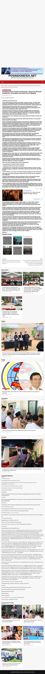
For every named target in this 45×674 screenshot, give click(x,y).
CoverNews (26, 672)
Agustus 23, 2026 (8, 622)
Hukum (30, 284)
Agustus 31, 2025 (9, 394)
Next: (33, 262)
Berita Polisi (26, 284)
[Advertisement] (22, 8)
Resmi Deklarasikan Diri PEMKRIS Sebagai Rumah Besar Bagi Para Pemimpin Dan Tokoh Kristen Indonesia (11, 642)
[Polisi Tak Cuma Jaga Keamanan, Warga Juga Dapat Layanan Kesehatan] (22, 415)
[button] (2, 81)
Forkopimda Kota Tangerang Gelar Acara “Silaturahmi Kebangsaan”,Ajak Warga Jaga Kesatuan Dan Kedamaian (11, 289)
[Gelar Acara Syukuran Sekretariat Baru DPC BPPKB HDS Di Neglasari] (11, 612)
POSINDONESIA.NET (23, 75)
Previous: (11, 261)
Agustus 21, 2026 (8, 645)
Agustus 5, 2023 (9, 95)
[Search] (42, 82)
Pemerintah (4, 284)
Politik (13, 388)
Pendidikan (9, 388)
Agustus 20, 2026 (30, 645)
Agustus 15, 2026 (8, 291)
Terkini (8, 284)
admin (4, 95)
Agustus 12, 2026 (8, 317)
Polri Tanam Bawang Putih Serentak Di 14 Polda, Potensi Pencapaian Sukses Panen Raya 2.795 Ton (32, 642)
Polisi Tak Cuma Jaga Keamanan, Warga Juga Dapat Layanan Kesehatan (19, 430)
